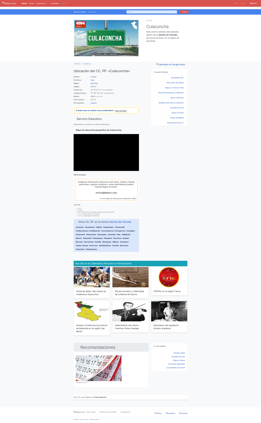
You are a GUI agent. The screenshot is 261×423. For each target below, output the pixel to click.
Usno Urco (93, 246)
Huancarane (91, 234)
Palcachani (87, 238)
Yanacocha (80, 249)
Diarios (24, 3)
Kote (118, 234)
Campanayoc (108, 227)
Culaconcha (80, 234)
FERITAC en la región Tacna (167, 291)
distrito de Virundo (120, 221)
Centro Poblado (80, 12)
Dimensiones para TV (175, 123)
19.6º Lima (239, 3)
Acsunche (80, 227)
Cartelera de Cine (177, 108)
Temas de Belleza (177, 118)
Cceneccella (120, 227)
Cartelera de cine (178, 357)
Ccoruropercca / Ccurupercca (113, 231)
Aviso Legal (90, 412)
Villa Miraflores (105, 246)
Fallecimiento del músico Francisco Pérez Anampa (127, 327)
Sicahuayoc (106, 242)
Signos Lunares (179, 360)
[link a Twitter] (158, 413)
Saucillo (98, 242)
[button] (63, 3)
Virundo (94, 77)
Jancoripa (112, 234)
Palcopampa (98, 238)
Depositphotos (100, 397)
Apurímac (94, 83)
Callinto (99, 227)
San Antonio (89, 242)
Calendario (54, 3)
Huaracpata (101, 234)
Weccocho (124, 246)
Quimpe (126, 238)
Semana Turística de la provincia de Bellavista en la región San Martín (91, 328)
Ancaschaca (90, 227)
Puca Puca (117, 238)
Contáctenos (125, 412)
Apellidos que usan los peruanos (171, 103)
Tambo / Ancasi (82, 246)
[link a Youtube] (183, 413)
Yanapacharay (91, 249)
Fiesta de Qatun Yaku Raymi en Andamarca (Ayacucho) (91, 293)
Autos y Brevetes (177, 98)
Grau (92, 80)
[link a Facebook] (170, 413)
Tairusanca (124, 242)
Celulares (185, 12)
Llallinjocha (126, 234)
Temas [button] (31, 3)
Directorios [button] (41, 3)
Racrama (79, 242)
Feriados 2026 (179, 353)
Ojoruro (79, 238)
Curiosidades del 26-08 (176, 368)
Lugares (94, 103)
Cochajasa (131, 231)
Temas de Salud (177, 113)
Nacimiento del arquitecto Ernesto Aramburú (166, 327)
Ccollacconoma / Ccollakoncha (88, 231)
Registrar (253, 3)
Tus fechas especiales (176, 364)
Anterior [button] (78, 63)
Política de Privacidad (107, 412)
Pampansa (108, 238)
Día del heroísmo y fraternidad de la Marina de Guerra (129, 293)
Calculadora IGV (177, 78)
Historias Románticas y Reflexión (171, 93)
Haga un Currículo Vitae (174, 88)
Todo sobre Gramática (175, 83)
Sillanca (116, 242)
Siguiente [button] (86, 63)
